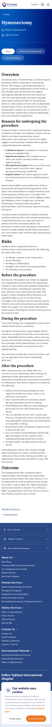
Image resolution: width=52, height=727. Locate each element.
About (8, 51)
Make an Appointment (15, 29)
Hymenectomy (11, 514)
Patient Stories (8, 572)
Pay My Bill (7, 623)
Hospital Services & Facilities (15, 594)
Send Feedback (9, 637)
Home (7, 14)
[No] (48, 682)
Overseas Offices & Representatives (18, 565)
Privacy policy (15, 719)
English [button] (34, 4)
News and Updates (10, 576)
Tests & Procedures (11, 509)
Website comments (10, 640)
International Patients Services (16, 655)
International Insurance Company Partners (22, 601)
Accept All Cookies (36, 719)
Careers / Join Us (10, 644)
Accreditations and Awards (14, 569)
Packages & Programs (12, 590)
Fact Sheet (6, 561)
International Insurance (13, 658)
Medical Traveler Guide (13, 597)
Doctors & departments (30, 51)
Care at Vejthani (12, 58)
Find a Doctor (8, 615)
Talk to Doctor (11, 35)
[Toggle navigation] (48, 4)
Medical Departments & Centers (17, 587)
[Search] (42, 4)
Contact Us (7, 633)
